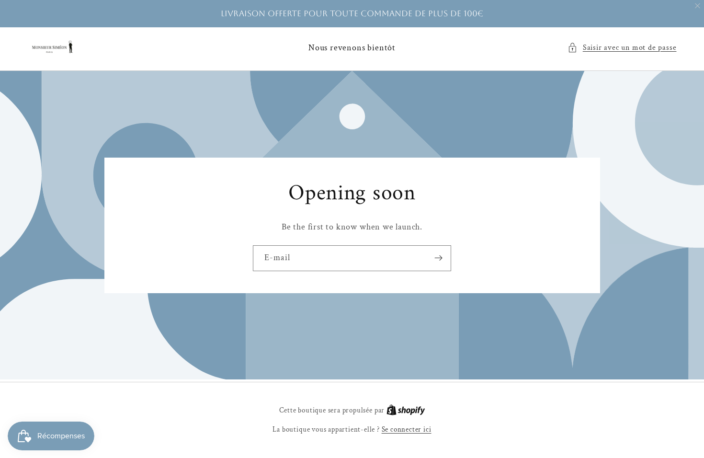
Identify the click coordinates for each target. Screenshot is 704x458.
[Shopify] (405, 410)
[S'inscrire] (438, 258)
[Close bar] (698, 6)
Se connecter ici (406, 429)
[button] (622, 47)
